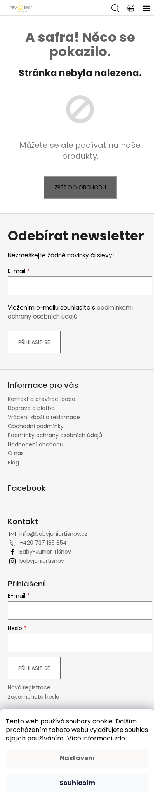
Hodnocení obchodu (35, 444)
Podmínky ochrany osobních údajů (55, 435)
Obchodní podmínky (36, 426)
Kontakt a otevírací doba (41, 399)
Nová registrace (29, 687)
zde (119, 738)
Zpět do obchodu (80, 187)
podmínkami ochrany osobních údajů (70, 311)
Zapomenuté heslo (33, 697)
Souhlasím (77, 782)
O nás (16, 453)
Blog (13, 462)
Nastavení (77, 758)
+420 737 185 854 (43, 543)
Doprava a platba (31, 408)
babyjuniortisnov (41, 561)
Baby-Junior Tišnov (45, 551)
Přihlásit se (34, 342)
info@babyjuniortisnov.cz (53, 534)
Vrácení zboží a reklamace (44, 417)
